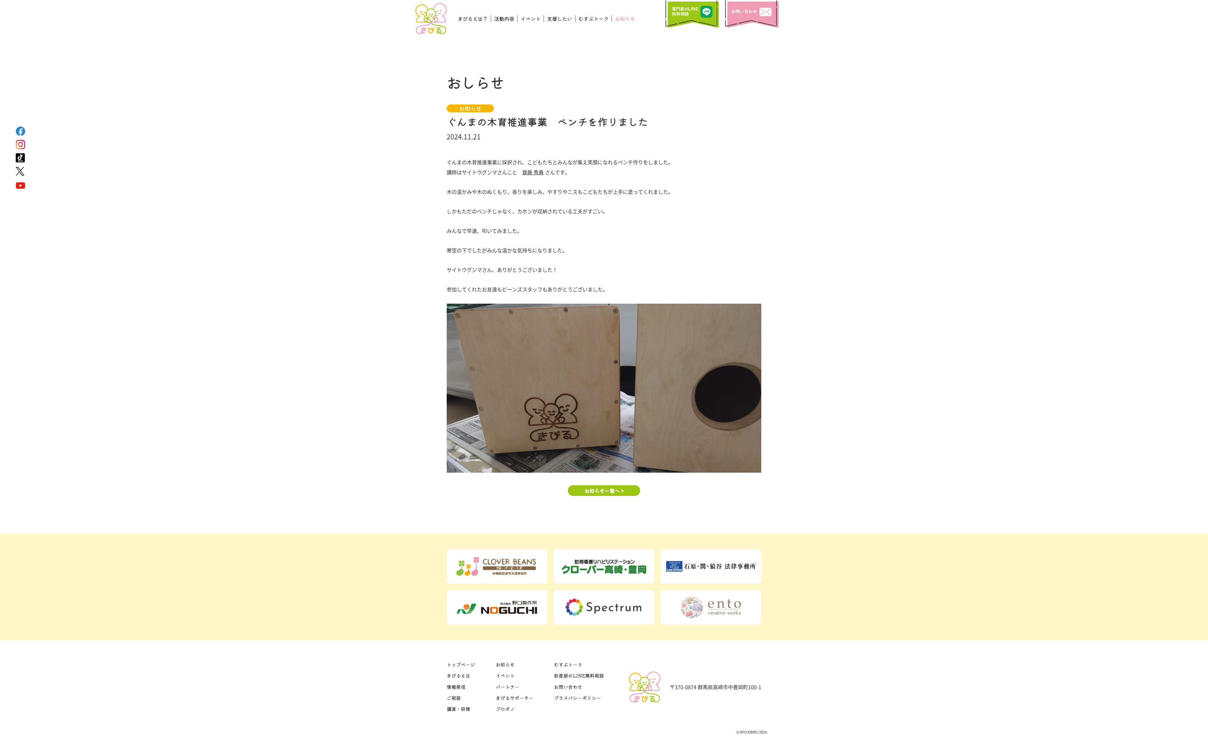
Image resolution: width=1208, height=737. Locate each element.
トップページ (461, 664)
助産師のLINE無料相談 (579, 675)
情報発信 (456, 687)
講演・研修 (458, 709)
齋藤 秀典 (533, 172)
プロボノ (505, 709)
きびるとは (458, 675)
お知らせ (625, 18)
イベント (531, 18)
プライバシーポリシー (577, 698)
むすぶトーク (594, 18)
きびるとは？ (473, 18)
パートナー (507, 687)
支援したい (559, 18)
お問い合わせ (568, 687)
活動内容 (504, 18)
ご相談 (454, 698)
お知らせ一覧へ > (604, 490)
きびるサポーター (515, 698)
